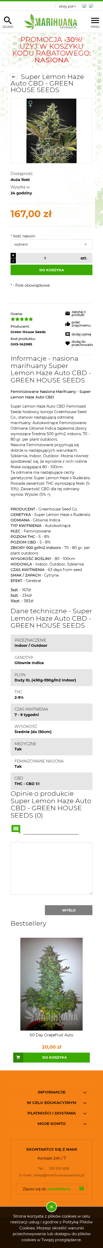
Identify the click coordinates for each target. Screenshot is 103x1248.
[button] (79, 314)
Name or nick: (16, 829)
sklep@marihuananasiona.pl (52, 1175)
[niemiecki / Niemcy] (85, 4)
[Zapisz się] (82, 1189)
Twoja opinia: (17, 842)
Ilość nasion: (23, 236)
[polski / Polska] (92, 4)
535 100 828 (53, 1168)
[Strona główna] (51, 21)
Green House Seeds (28, 332)
